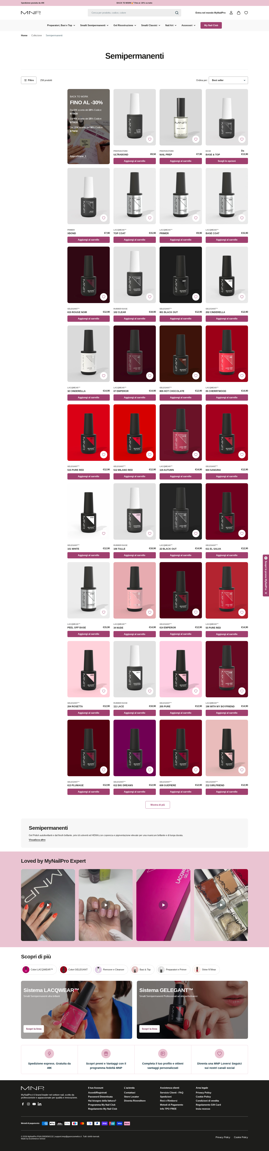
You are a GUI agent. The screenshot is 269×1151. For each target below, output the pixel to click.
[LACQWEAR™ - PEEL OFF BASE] (88, 590)
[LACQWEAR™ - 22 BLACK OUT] (181, 511)
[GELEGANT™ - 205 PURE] (181, 669)
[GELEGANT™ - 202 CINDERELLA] (227, 275)
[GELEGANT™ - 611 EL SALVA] (227, 511)
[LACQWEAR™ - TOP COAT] (134, 196)
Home (24, 35)
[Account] (231, 13)
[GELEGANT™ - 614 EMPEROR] (181, 590)
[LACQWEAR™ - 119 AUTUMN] (181, 432)
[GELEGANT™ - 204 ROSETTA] (88, 669)
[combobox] (134, 12)
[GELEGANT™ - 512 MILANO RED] (134, 432)
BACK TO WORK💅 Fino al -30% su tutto (134, 3)
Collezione (36, 35)
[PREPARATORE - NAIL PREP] (181, 117)
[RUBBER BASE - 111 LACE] (134, 669)
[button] (266, 576)
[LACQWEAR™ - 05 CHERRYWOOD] (227, 353)
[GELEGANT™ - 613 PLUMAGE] (88, 748)
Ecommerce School (37, 1139)
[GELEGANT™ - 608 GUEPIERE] (181, 748)
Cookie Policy (241, 1137)
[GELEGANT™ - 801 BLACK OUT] (181, 275)
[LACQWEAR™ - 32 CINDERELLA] (88, 353)
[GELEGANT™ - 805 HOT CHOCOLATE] (181, 353)
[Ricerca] (177, 13)
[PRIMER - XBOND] (88, 196)
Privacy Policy (223, 1137)
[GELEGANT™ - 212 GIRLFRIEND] (227, 748)
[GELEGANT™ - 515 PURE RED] (88, 432)
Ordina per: (202, 80)
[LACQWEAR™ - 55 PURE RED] (227, 590)
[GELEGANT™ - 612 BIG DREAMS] (134, 748)
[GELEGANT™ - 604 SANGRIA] (227, 432)
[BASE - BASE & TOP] (227, 117)
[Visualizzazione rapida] (152, 95)
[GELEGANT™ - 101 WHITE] (88, 511)
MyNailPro (32, 1136)
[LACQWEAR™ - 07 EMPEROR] (134, 353)
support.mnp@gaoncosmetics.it (68, 1136)
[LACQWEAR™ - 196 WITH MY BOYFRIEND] (227, 669)
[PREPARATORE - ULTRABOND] (134, 117)
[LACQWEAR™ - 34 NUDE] (134, 590)
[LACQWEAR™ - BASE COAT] (227, 196)
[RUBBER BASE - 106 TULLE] (134, 511)
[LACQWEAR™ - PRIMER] (181, 196)
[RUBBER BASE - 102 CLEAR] (134, 275)
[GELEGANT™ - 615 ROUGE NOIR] (88, 275)
